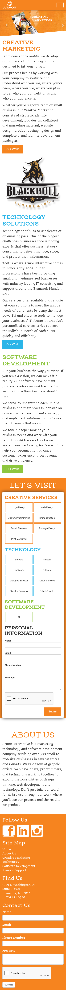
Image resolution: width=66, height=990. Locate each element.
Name (8, 640)
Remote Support (14, 870)
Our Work (12, 149)
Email (8, 652)
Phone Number (13, 665)
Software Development (18, 866)
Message (10, 677)
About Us (9, 853)
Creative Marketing (16, 857)
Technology (10, 861)
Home (6, 849)
